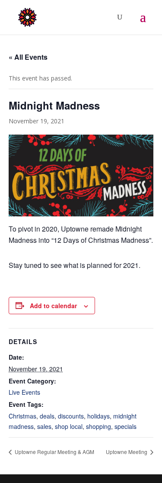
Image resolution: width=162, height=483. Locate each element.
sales (44, 426)
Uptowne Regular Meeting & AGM (53, 451)
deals (47, 416)
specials (125, 426)
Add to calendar (53, 305)
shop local (69, 426)
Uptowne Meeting (127, 451)
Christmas (22, 416)
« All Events (28, 57)
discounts (71, 416)
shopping (98, 426)
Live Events (24, 392)
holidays (98, 416)
